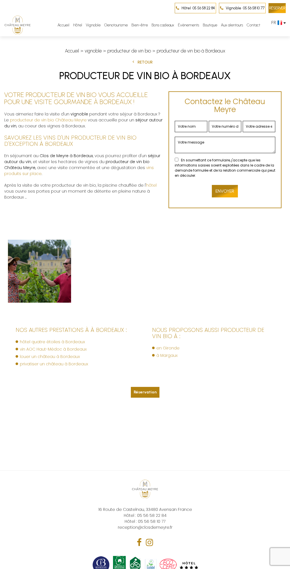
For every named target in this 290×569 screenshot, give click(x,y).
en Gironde (168, 348)
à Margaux (167, 355)
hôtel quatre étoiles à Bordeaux (52, 342)
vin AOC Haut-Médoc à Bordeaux (53, 349)
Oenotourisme (116, 25)
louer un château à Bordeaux (50, 356)
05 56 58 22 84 (198, 8)
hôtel (151, 185)
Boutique (210, 25)
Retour (145, 62)
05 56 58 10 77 (245, 8)
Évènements (188, 25)
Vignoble (93, 25)
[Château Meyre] (17, 25)
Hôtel (77, 25)
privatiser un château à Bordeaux (54, 364)
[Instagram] (149, 542)
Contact (253, 25)
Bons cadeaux (163, 25)
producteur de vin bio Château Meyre (48, 120)
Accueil (63, 25)
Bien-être (139, 25)
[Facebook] (139, 542)
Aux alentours (232, 25)
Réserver (277, 8)
